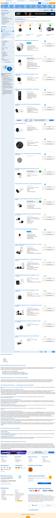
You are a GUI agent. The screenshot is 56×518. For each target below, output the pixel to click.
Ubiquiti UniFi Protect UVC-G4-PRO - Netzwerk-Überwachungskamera (28, 183)
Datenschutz (17, 492)
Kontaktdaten (17, 498)
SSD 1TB (16, 458)
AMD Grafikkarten (17, 459)
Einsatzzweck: (10, 81)
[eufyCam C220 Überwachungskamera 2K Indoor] (20, 62)
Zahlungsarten (4, 491)
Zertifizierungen (17, 497)
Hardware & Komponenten (5, 12)
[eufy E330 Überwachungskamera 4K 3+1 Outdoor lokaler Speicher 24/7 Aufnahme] (20, 311)
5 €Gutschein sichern (44, 483)
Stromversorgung (5, 361)
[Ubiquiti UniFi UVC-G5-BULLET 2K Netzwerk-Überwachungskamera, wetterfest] (20, 110)
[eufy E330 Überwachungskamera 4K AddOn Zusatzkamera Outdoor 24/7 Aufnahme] (20, 327)
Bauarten (4, 358)
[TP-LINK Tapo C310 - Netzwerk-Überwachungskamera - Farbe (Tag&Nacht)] (20, 29)
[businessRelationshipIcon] (42, 3)
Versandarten (4, 492)
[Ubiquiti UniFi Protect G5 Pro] (20, 130)
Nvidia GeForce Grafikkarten (47, 461)
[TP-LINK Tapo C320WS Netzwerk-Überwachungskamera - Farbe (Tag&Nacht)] (20, 281)
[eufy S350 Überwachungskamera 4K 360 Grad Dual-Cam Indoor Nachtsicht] (20, 175)
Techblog (3, 459)
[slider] (1, 31)
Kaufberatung (4, 497)
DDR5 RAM (44, 459)
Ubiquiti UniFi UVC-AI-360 (20, 138)
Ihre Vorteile (3, 490)
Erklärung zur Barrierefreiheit (19, 494)
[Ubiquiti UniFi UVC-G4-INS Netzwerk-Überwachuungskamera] (30, 29)
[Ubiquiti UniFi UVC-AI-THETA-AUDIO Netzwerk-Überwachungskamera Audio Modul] (20, 160)
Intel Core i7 (30, 460)
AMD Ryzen (30, 458)
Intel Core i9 (30, 461)
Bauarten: (9, 78)
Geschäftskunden (4, 499)
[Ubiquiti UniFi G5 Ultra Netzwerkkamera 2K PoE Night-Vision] (20, 47)
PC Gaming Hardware (46, 460)
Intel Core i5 (30, 459)
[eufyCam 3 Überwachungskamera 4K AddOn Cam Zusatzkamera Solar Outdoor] (20, 205)
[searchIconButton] (39, 3)
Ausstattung (4, 360)
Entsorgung (17, 499)
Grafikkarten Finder (4, 460)
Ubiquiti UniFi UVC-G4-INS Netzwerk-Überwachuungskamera (26, 229)
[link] (35, 14)
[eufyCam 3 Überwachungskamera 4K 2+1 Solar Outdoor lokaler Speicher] (20, 342)
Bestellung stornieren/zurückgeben (8, 494)
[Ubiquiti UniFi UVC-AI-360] (20, 145)
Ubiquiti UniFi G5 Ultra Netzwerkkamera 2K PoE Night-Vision (26, 40)
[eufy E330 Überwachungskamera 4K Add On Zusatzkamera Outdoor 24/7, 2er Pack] (20, 220)
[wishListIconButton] (47, 3)
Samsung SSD (17, 461)
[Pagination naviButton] (41, 352)
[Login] (45, 3)
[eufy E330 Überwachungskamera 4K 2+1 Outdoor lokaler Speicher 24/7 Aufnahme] (20, 265)
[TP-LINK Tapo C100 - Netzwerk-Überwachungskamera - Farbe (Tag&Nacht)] (20, 80)
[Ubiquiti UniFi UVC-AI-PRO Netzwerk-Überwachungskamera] (50, 29)
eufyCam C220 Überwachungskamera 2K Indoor (24, 55)
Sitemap (3, 458)
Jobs (18, 500)
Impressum (17, 490)
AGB (16, 491)
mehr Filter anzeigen (7, 62)
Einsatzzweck (5, 359)
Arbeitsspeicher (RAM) (18, 460)
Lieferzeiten (3, 493)
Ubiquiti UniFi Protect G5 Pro (20, 123)
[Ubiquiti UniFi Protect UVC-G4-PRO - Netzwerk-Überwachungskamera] (20, 190)
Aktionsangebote (4, 498)
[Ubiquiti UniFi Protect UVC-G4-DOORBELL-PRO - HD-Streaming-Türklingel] (20, 95)
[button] (42, 3)
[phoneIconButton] (20, 477)
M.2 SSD (44, 458)
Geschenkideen (4, 461)
